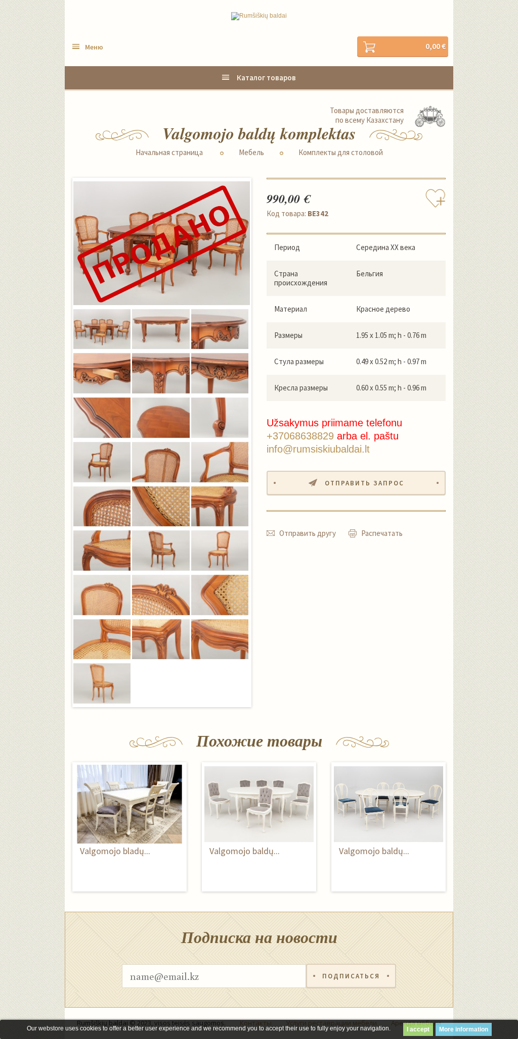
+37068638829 (300, 435)
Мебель (251, 152)
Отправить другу (307, 533)
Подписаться (351, 976)
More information (463, 1029)
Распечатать (382, 533)
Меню (94, 47)
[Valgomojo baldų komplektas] (161, 243)
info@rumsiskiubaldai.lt (318, 449)
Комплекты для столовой (340, 152)
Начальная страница (169, 152)
